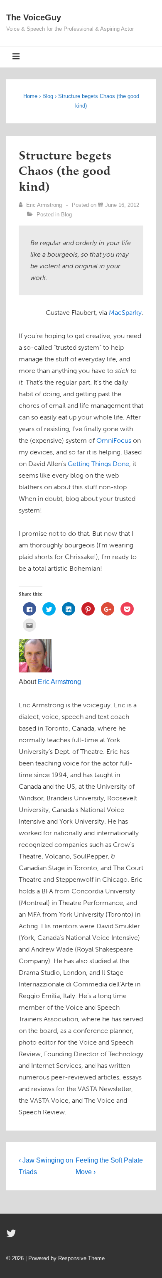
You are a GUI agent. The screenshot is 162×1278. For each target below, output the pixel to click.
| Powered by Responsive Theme (65, 1258)
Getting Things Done (98, 464)
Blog (66, 214)
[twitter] (12, 1236)
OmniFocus (113, 440)
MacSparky (125, 312)
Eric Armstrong (59, 681)
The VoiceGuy (33, 17)
